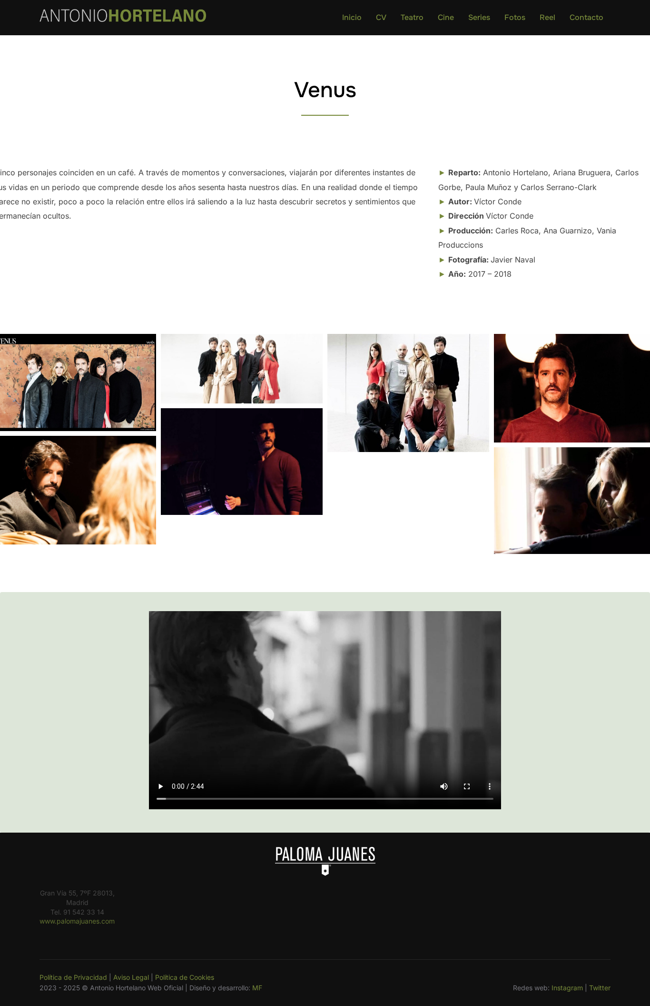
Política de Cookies (184, 977)
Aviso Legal (131, 977)
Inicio (352, 17)
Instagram (567, 988)
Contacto (586, 17)
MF (257, 988)
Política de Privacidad (73, 977)
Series (479, 17)
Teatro (412, 17)
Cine (446, 17)
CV (381, 17)
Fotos (514, 17)
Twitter (600, 988)
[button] (242, 368)
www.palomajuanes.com (77, 921)
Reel (547, 17)
